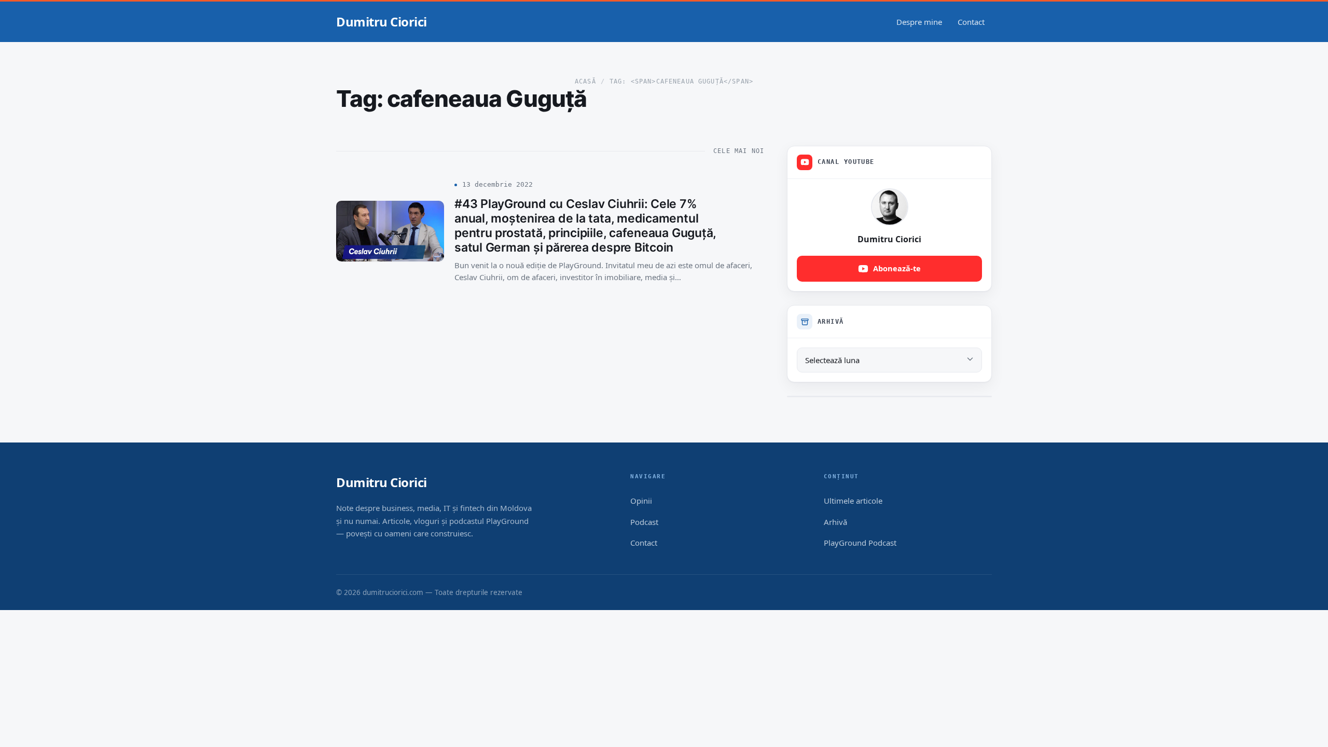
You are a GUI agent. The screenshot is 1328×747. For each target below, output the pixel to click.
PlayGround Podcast (860, 542)
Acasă (585, 81)
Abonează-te (897, 268)
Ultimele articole (853, 500)
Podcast (644, 522)
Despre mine (919, 22)
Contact (971, 22)
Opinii (641, 500)
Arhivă (835, 522)
